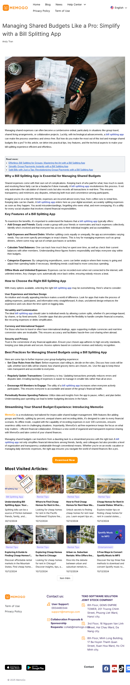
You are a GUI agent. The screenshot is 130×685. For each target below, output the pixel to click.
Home (36, 4)
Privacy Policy (41, 10)
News (59, 4)
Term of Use (62, 10)
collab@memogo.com (77, 627)
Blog (48, 4)
